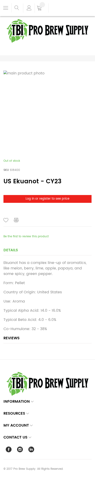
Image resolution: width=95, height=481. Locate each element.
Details (10, 250)
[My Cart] (42, 8)
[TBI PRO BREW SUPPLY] (47, 19)
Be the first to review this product (26, 236)
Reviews (11, 338)
